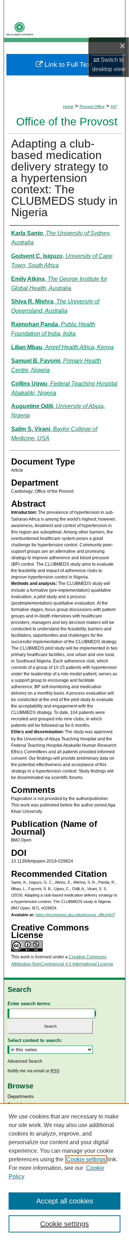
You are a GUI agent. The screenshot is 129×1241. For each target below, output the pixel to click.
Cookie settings (86, 1159)
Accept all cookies (64, 1201)
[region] (64, 1172)
